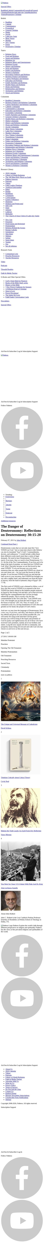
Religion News (10, 54)
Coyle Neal (5, 781)
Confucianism (10, 198)
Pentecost (8, 513)
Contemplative (18, 10)
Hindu (9, 12)
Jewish (14, 12)
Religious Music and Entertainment (17, 62)
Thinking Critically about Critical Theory (15, 778)
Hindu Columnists (11, 121)
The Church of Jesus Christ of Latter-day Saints (22, 216)
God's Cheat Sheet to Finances (16, 281)
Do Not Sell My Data (13, 1089)
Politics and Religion (12, 70)
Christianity (9, 196)
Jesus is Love (10, 291)
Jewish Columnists (12, 127)
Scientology (9, 232)
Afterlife (8, 505)
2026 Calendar (10, 173)
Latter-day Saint (22, 12)
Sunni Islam (9, 240)
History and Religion (12, 66)
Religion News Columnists (15, 149)
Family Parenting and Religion (16, 83)
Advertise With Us (12, 1081)
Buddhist (4, 10)
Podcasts (8, 181)
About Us (8, 1069)
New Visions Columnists (14, 135)
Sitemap (8, 1100)
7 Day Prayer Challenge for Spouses (18, 287)
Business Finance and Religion (16, 77)
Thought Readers (7, 269)
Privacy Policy (10, 1085)
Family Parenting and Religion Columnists (20, 115)
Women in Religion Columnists (16, 165)
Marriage (8, 501)
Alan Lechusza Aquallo (9, 888)
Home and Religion (12, 87)
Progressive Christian (13, 14)
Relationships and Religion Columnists (19, 147)
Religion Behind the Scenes (15, 228)
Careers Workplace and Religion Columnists (21, 105)
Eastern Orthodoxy (12, 200)
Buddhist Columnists (12, 100)
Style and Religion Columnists (16, 159)
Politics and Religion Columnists (17, 141)
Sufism (7, 238)
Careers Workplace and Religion (17, 79)
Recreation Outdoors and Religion (17, 75)
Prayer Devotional (11, 293)
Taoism (8, 242)
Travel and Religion (12, 93)
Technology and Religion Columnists (18, 161)
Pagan (7, 44)
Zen (6, 244)
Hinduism (8, 202)
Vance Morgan (6, 835)
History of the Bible (12, 285)
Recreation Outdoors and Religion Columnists (21, 145)
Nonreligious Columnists (14, 137)
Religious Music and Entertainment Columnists (22, 155)
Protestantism (10, 226)
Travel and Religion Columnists (16, 163)
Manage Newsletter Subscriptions (17, 1095)
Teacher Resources (12, 258)
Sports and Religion (12, 58)
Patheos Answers (11, 179)
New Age (8, 220)
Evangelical (28, 10)
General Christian (11, 30)
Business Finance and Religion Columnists (20, 103)
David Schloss (6, 728)
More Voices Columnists (14, 129)
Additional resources (8, 521)
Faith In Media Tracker (9, 273)
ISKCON (8, 206)
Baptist (7, 191)
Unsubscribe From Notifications (16, 1098)
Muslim (31, 12)
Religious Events (11, 64)
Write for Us (9, 1083)
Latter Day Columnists (13, 131)
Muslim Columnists (12, 133)
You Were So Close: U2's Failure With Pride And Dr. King (22, 884)
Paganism (8, 222)
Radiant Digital (10, 1093)
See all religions (11, 246)
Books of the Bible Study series (16, 283)
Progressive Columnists (13, 143)
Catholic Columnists (12, 107)
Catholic (10, 10)
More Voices (9, 38)
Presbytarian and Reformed (15, 224)
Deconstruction (10, 517)
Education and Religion (13, 81)
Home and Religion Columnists (16, 125)
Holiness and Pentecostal (14, 204)
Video (3, 262)
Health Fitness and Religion (15, 85)
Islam (7, 208)
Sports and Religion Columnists (16, 157)
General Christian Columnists (15, 117)
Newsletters (5, 301)
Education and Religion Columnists (18, 111)
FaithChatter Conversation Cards (17, 297)
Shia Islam (9, 234)
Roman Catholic (11, 230)
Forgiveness (9, 497)
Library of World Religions (15, 175)
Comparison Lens (11, 254)
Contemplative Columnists (14, 109)
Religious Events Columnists (15, 153)
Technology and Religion (14, 91)
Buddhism (9, 193)
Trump (7, 509)
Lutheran (8, 212)
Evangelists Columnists (13, 113)
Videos (7, 183)
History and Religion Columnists (17, 123)
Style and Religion (12, 68)
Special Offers (6, 7)
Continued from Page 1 (9, 544)
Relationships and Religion (15, 89)
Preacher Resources (12, 256)
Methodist (9, 214)
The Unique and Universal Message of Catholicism (19, 724)
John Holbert (21, 540)
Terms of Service (11, 1087)
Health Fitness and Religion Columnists (19, 119)
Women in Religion (12, 72)
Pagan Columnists (11, 139)
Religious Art (10, 60)
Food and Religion (12, 56)
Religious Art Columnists (14, 151)
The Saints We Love (12, 295)
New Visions (10, 42)
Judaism (8, 210)
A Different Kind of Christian (15, 289)
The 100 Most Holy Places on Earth (18, 177)
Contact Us (9, 1091)
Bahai (7, 189)
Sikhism (8, 236)
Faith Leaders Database (13, 185)
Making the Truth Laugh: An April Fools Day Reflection (21, 831)
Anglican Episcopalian (13, 187)
